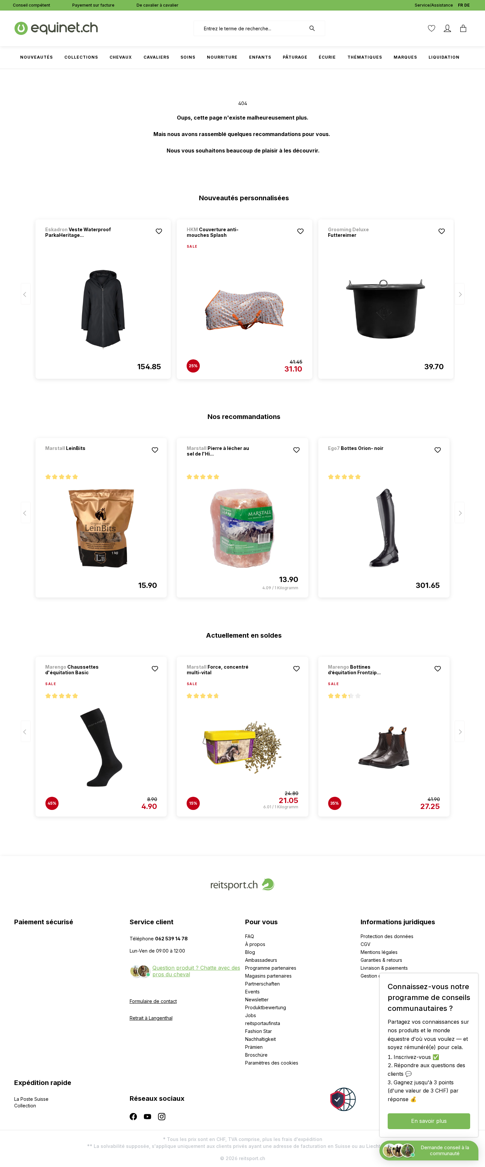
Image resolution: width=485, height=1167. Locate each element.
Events (252, 991)
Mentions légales (379, 952)
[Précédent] (26, 294)
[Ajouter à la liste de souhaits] (159, 231)
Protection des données (387, 936)
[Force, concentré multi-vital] (242, 747)
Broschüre (256, 1055)
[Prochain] (460, 294)
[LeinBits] (79, 457)
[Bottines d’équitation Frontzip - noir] (383, 747)
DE (467, 5)
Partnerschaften (262, 983)
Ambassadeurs (261, 960)
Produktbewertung (265, 1007)
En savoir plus (429, 1121)
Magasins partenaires (268, 976)
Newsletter (257, 999)
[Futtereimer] (385, 309)
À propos (255, 944)
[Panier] (463, 28)
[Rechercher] (315, 28)
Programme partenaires (270, 968)
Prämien (254, 1047)
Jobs (250, 1015)
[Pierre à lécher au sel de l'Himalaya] (242, 528)
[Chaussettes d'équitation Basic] (101, 747)
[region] (243, 296)
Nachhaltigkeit (260, 1039)
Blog (250, 952)
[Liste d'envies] (431, 28)
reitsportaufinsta (262, 1023)
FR (460, 5)
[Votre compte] (447, 28)
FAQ (249, 936)
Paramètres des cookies (271, 1063)
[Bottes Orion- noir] (362, 457)
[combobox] (249, 28)
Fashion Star (258, 1031)
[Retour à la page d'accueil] (56, 28)
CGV (366, 944)
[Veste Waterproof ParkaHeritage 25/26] (103, 309)
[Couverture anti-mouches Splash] (244, 310)
